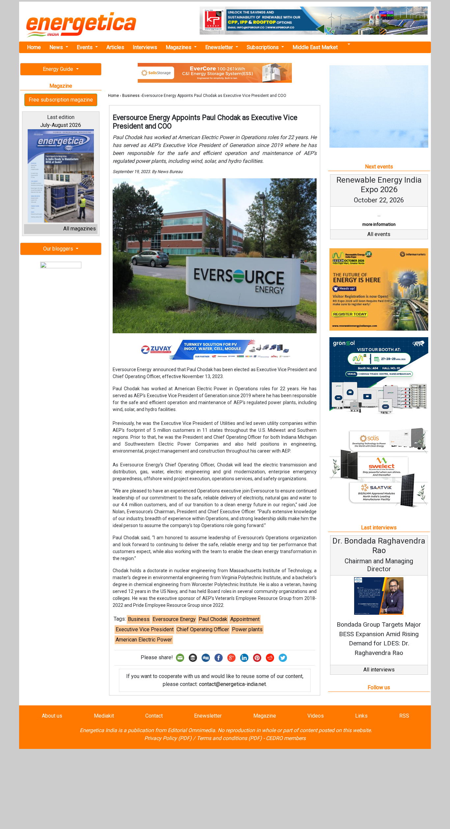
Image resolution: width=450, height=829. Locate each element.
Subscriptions (263, 47)
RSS (404, 716)
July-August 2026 (60, 125)
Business (131, 95)
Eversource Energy (174, 619)
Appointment (245, 619)
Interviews (145, 47)
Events (85, 47)
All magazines (79, 228)
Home (34, 47)
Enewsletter (219, 47)
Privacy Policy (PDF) (168, 738)
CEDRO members (286, 738)
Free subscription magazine (61, 100)
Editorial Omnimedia (191, 730)
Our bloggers (58, 249)
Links (361, 716)
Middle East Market (315, 47)
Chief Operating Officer (203, 629)
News (56, 47)
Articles (115, 47)
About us (52, 716)
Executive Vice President (145, 629)
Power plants (247, 629)
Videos (315, 716)
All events (378, 234)
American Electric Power (144, 640)
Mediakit (104, 716)
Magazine (264, 716)
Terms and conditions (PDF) (229, 738)
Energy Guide (58, 69)
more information (379, 224)
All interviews (379, 669)
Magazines (179, 47)
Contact (154, 716)
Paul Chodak (213, 619)
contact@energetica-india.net (232, 684)
